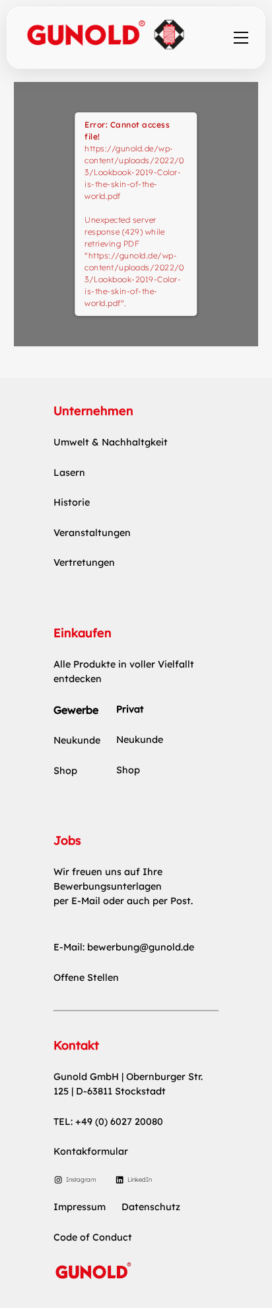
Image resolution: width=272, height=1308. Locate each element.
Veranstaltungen (92, 533)
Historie (71, 502)
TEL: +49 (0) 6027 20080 (108, 1122)
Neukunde (76, 740)
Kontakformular (90, 1151)
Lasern (69, 473)
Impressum (79, 1207)
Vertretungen (84, 562)
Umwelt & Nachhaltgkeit (110, 442)
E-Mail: (70, 947)
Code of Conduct (92, 1237)
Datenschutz (150, 1207)
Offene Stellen (86, 977)
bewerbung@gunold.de (140, 947)
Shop (65, 771)
